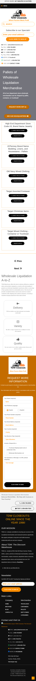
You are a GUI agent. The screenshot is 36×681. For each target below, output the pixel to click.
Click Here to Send (17, 484)
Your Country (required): (10, 429)
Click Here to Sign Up (17, 39)
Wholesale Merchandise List (16, 453)
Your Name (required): (10, 398)
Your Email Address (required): (12, 422)
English (11, 410)
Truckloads (25, 604)
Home (7, 604)
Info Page (8, 606)
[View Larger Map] (18, 626)
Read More (20, 562)
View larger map (12, 661)
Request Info (17, 135)
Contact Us (9, 612)
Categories (24, 615)
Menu (5, 6)
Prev (19, 261)
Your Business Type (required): (12, 436)
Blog (7, 609)
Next (17, 268)
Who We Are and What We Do (11, 568)
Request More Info (17, 107)
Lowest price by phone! (18, 130)
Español (22, 410)
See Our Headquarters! (17, 116)
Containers (24, 606)
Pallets (23, 609)
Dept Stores (25, 612)
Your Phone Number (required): (12, 414)
